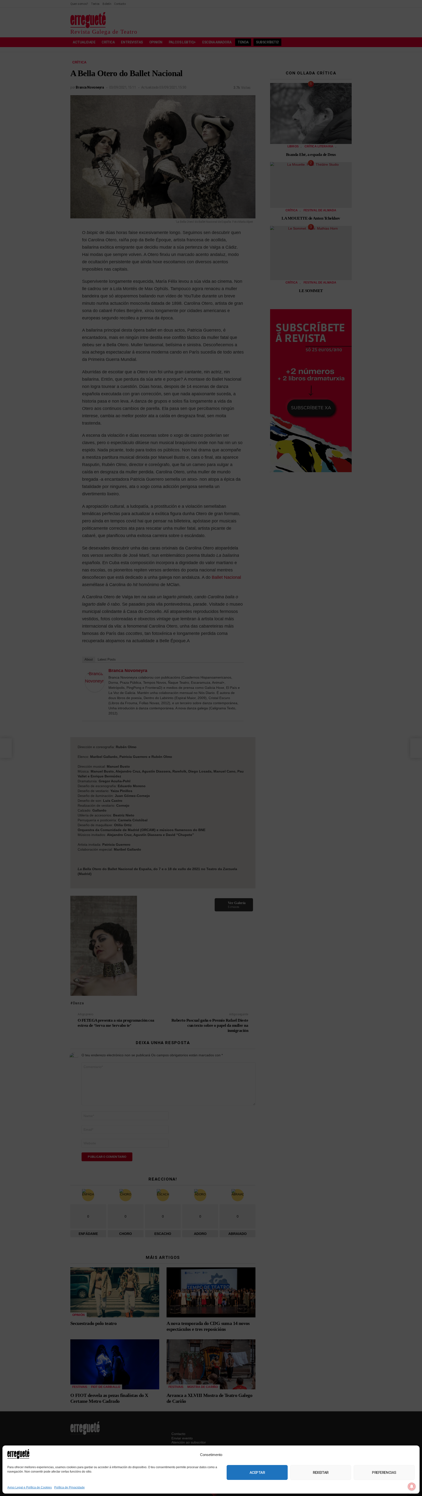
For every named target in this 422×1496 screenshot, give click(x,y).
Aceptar (257, 1472)
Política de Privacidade (69, 1487)
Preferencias (384, 1472)
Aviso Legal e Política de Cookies (29, 1487)
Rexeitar (320, 1472)
